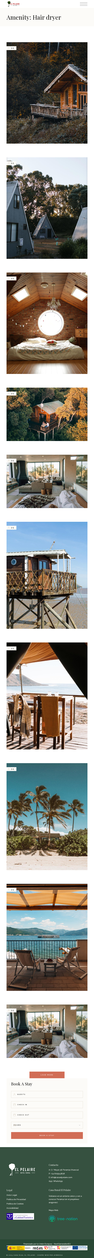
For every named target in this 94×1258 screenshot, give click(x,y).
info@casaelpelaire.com (61, 1177)
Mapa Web (53, 1210)
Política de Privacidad (16, 1199)
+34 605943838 (58, 1174)
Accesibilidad (12, 1208)
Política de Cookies (15, 1204)
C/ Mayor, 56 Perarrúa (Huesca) (65, 1170)
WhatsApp (58, 1181)
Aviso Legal (12, 1195)
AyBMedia (58, 1255)
